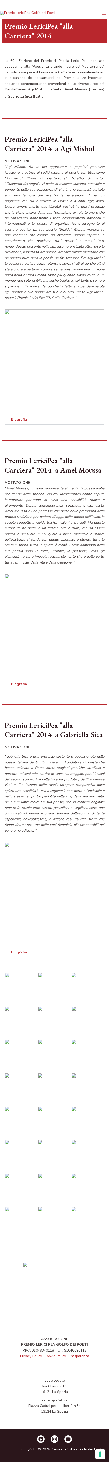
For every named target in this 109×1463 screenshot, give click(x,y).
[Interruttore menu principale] (104, 13)
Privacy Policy (31, 1356)
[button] (55, 420)
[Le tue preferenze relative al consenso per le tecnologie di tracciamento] (100, 1454)
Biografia (19, 419)
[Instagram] (54, 1439)
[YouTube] (68, 1439)
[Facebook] (41, 1439)
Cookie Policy (55, 1356)
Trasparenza (79, 1356)
